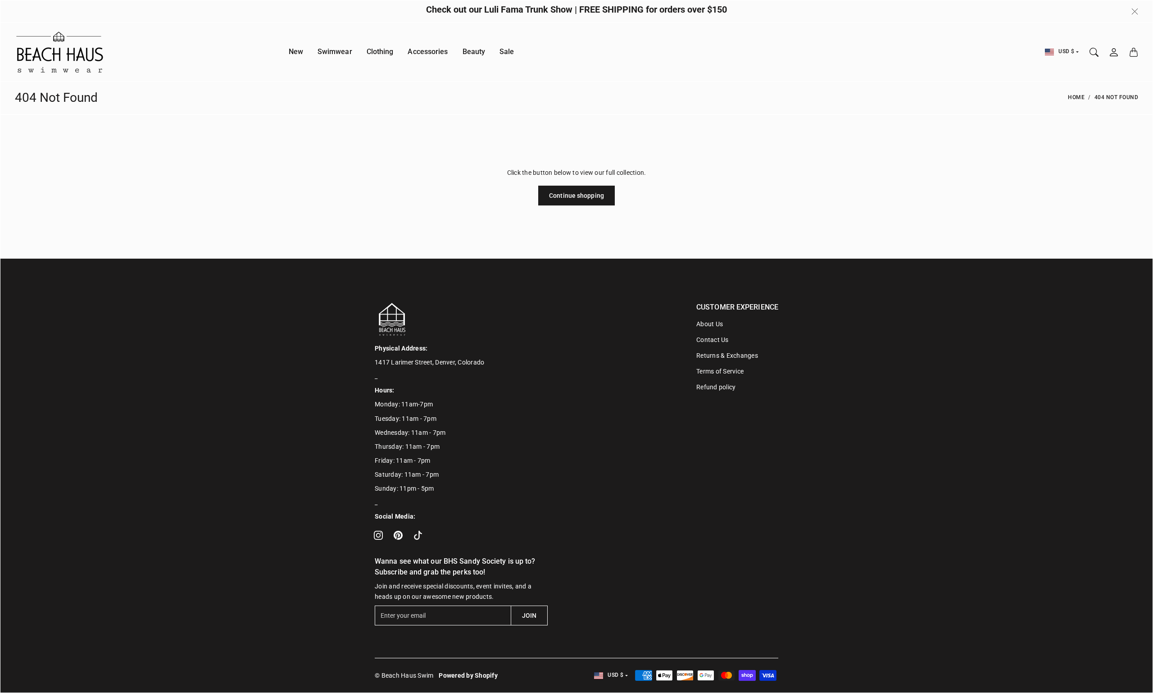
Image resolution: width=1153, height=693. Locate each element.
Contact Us (712, 339)
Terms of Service (720, 371)
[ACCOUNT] (1114, 52)
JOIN (529, 615)
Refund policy (715, 387)
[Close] (1135, 12)
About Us (709, 324)
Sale (506, 52)
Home (1076, 97)
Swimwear (335, 52)
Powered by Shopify (468, 675)
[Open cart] (1134, 52)
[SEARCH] (1094, 52)
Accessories (428, 52)
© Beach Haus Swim (404, 675)
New (296, 52)
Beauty (474, 52)
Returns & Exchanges (727, 355)
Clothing (380, 52)
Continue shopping (576, 195)
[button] (378, 535)
